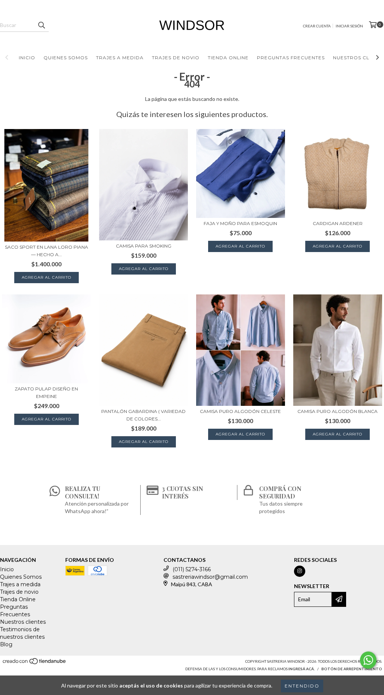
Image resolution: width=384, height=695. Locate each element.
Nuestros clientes (23, 621)
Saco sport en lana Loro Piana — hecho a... (46, 250)
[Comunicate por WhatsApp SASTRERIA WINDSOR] (368, 660)
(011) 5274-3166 (191, 569)
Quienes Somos (66, 57)
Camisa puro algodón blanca (337, 411)
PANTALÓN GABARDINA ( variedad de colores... (143, 415)
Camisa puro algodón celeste (240, 411)
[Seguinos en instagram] (299, 571)
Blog (6, 644)
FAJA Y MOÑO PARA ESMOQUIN (240, 223)
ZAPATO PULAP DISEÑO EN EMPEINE (46, 392)
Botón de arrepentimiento (351, 668)
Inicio (27, 57)
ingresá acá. (301, 668)
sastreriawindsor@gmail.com (210, 576)
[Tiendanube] (35, 663)
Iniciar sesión (349, 26)
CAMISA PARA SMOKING (143, 246)
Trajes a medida (120, 57)
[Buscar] (41, 25)
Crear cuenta (317, 26)
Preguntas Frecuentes (291, 57)
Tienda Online (228, 57)
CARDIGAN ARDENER (338, 223)
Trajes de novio (176, 57)
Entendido (302, 686)
